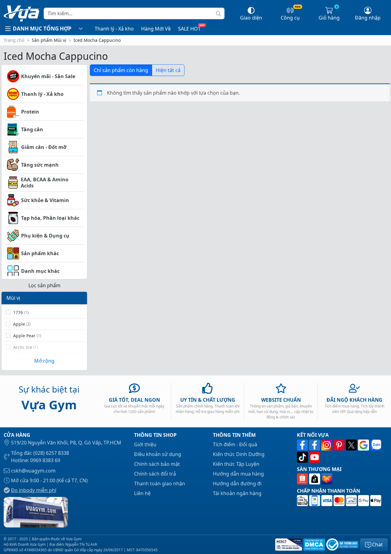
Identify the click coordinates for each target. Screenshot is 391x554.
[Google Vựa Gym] (364, 445)
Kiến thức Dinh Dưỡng (239, 454)
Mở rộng (44, 360)
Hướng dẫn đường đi (237, 483)
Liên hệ (142, 493)
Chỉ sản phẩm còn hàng (121, 70)
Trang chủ (14, 40)
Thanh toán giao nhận (159, 483)
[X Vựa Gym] (352, 445)
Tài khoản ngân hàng (237, 493)
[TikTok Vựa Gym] (303, 457)
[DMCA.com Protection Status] (313, 544)
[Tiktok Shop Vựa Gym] (315, 479)
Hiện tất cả (168, 70)
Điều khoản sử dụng (157, 454)
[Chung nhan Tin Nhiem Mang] (288, 544)
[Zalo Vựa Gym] (375, 445)
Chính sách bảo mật (157, 464)
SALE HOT (189, 28)
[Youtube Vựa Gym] (314, 457)
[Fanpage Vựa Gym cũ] (315, 445)
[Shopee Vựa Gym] (303, 479)
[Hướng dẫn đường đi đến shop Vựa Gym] (36, 511)
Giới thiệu (145, 444)
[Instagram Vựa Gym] (327, 445)
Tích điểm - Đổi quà (235, 444)
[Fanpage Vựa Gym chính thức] (303, 445)
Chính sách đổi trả (155, 473)
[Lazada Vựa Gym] (326, 479)
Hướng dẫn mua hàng (238, 473)
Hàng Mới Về (156, 28)
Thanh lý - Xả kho (114, 28)
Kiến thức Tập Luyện (236, 464)
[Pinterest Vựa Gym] (340, 445)
